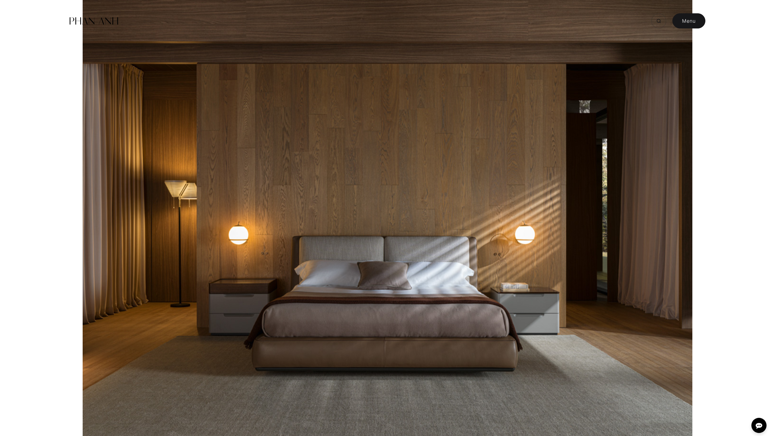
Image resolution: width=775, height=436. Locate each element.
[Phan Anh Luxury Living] (94, 21)
